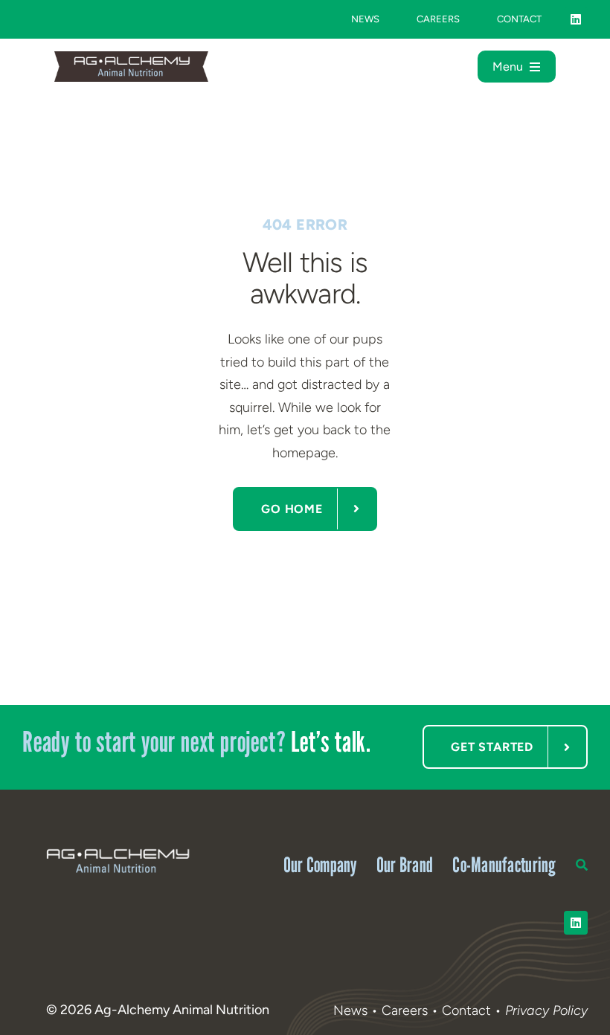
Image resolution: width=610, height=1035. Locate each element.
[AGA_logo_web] (131, 58)
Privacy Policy (546, 1010)
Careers (405, 1010)
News (350, 1010)
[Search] (582, 861)
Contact (468, 1010)
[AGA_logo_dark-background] (117, 849)
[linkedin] (576, 19)
